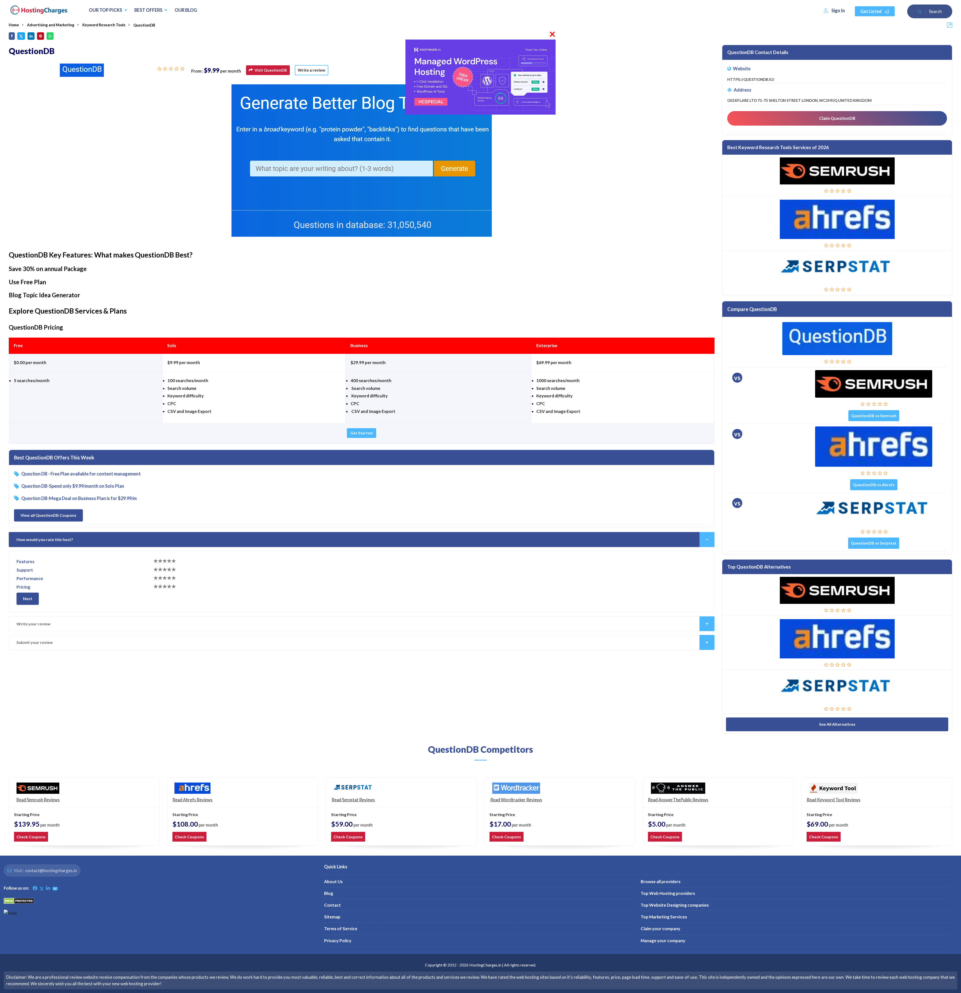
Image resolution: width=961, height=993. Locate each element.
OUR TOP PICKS (106, 10)
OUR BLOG (186, 10)
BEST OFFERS (148, 10)
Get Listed (871, 11)
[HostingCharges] (39, 10)
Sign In (838, 10)
